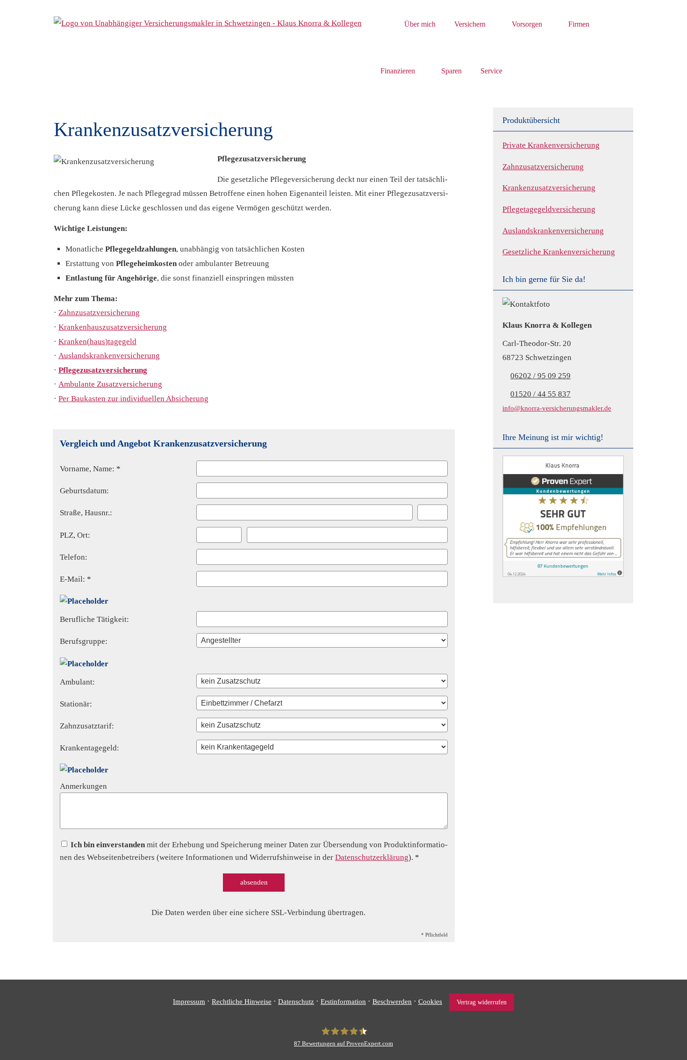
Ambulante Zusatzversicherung (110, 384)
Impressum (189, 1001)
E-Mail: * (75, 579)
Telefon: (73, 557)
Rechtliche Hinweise (242, 1001)
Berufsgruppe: (83, 641)
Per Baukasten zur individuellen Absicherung (133, 398)
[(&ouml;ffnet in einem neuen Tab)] (563, 574)
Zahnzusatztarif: (87, 725)
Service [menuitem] (491, 71)
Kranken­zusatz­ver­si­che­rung (548, 187)
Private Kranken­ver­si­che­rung (551, 145)
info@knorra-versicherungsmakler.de (556, 408)
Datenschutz (296, 1001)
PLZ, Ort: (75, 535)
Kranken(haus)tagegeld (97, 341)
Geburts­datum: (84, 490)
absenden (254, 882)
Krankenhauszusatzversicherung (112, 327)
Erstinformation (343, 1001)
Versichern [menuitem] (470, 24)
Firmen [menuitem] (578, 24)
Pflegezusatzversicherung (102, 370)
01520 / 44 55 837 (540, 393)
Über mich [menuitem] (420, 24)
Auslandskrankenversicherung (553, 230)
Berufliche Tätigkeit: (94, 619)
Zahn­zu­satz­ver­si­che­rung (543, 166)
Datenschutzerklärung (371, 857)
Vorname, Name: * (90, 468)
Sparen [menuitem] (451, 71)
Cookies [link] (430, 1001)
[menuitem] (383, 24)
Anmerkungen (83, 786)
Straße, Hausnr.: (86, 512)
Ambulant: (77, 682)
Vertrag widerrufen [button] (482, 1002)
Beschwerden (392, 1001)
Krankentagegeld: (89, 747)
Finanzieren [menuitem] (397, 71)
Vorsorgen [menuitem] (527, 24)
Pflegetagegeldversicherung (548, 209)
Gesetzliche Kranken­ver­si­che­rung (558, 251)
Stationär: (76, 703)
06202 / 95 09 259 (540, 375)
